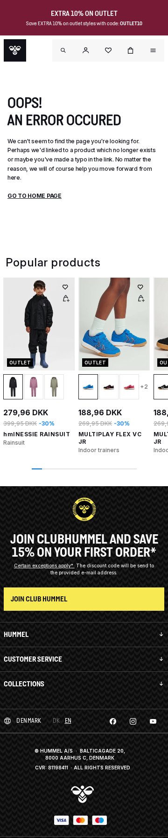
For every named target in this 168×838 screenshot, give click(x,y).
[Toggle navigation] (63, 50)
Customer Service (33, 659)
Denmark (29, 720)
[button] (86, 50)
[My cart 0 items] (130, 50)
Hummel (16, 634)
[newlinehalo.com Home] (15, 50)
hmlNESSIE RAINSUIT (36, 434)
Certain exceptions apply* (44, 565)
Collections (24, 684)
